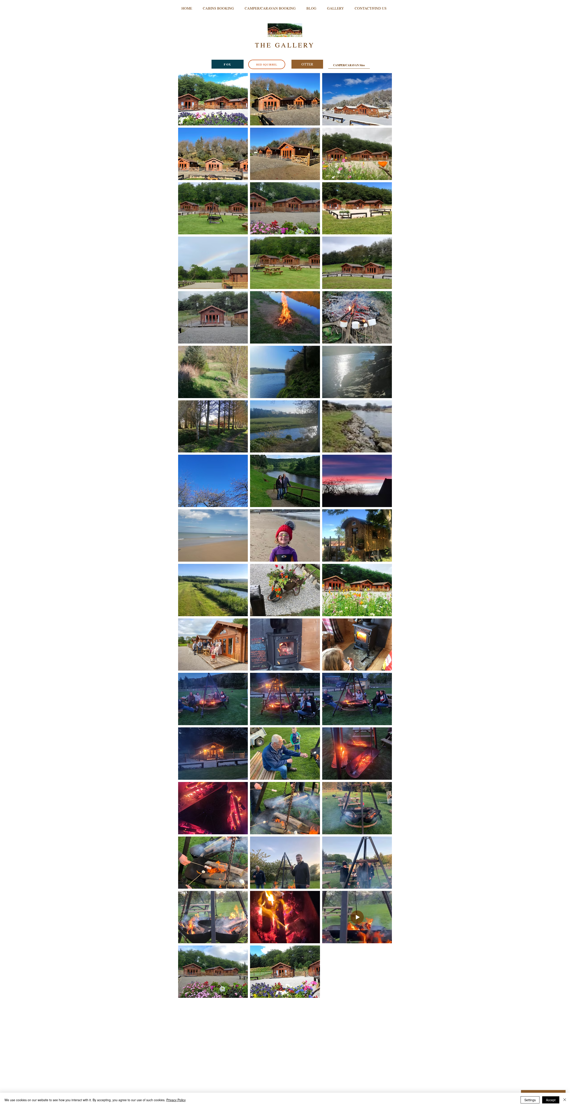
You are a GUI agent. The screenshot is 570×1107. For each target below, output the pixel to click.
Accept (551, 1100)
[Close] (564, 1099)
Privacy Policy (176, 1100)
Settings (530, 1100)
